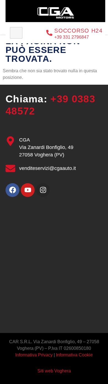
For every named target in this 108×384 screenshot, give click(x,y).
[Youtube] (28, 190)
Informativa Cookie (74, 355)
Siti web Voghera (54, 371)
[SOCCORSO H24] (49, 33)
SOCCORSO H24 (78, 31)
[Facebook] (12, 190)
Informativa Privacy (34, 355)
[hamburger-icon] (16, 33)
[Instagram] (43, 190)
